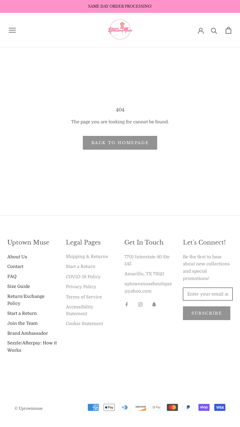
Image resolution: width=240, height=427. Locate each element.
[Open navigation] (12, 30)
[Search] (214, 30)
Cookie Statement (84, 323)
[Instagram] (140, 304)
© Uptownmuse (29, 408)
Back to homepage (120, 142)
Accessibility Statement (79, 310)
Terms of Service (84, 297)
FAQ (11, 276)
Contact (15, 266)
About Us (17, 256)
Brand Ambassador (27, 333)
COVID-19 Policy (83, 276)
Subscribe (206, 313)
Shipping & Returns (87, 256)
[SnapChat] (154, 304)
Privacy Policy (81, 286)
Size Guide (18, 286)
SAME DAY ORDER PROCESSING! (120, 6)
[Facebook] (126, 304)
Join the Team (22, 323)
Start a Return (22, 313)
